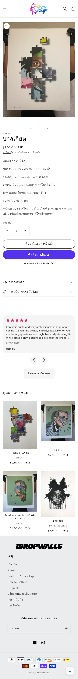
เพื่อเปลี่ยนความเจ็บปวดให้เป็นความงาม (20, 517)
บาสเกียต (58, 520)
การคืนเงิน (14, 605)
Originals (13, 588)
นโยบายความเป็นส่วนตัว (23, 593)
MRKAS (6, 134)
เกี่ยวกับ (12, 564)
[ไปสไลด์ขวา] (47, 128)
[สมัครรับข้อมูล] (66, 628)
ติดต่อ (11, 570)
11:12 (58, 445)
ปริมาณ (7, 223)
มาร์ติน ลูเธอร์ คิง (20, 452)
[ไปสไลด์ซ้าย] (31, 128)
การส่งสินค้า (15, 599)
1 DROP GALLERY (42, 673)
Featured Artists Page (21, 576)
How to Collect (17, 582)
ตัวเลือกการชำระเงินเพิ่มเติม (39, 263)
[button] (5, 9)
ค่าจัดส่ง (7, 152)
